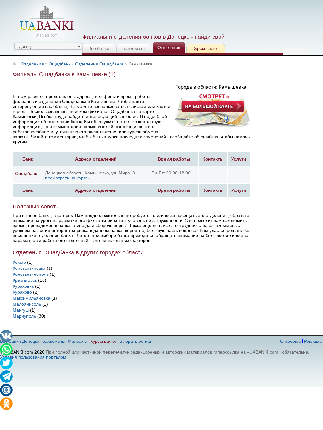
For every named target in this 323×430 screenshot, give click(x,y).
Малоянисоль (27, 304)
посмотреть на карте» (68, 177)
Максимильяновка (31, 298)
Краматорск (25, 280)
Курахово (22, 292)
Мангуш (21, 310)
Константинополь (31, 274)
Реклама (313, 341)
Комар (19, 262)
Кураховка (23, 286)
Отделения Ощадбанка (99, 63)
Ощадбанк (59, 63)
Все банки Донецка (19, 341)
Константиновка (29, 268)
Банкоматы (133, 48)
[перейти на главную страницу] (46, 21)
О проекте (290, 341)
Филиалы (77, 341)
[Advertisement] (197, 16)
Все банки (98, 48)
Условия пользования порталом (33, 356)
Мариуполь (24, 316)
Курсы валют (205, 48)
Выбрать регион (136, 341)
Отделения (168, 47)
